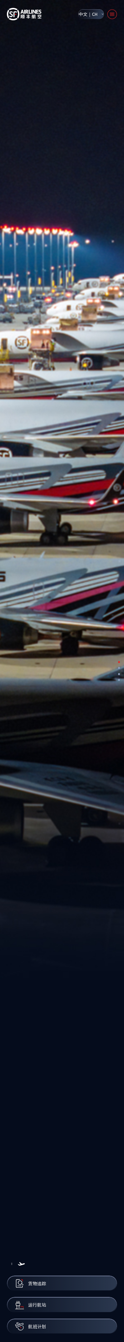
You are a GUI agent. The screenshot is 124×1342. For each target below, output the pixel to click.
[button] (11, 1264)
